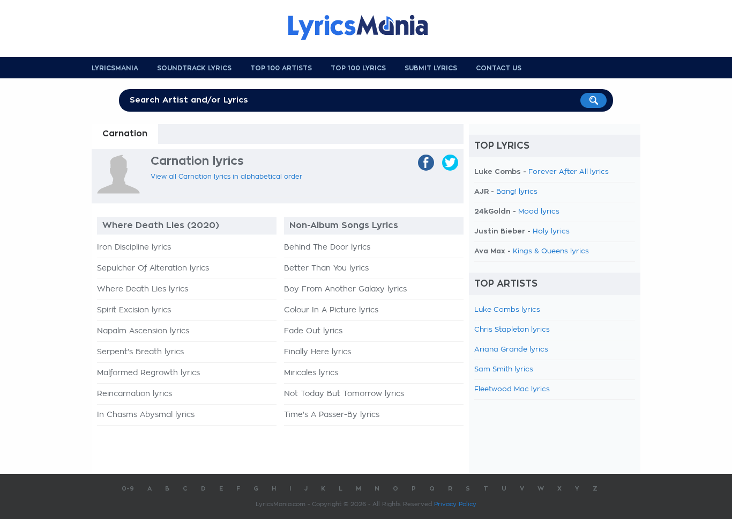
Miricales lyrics (311, 373)
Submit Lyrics (431, 68)
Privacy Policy (455, 504)
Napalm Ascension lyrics (143, 331)
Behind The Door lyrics (327, 247)
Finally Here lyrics (317, 352)
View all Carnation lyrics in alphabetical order (226, 176)
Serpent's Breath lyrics (140, 352)
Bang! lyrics (516, 191)
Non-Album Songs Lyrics (343, 225)
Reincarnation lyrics (134, 394)
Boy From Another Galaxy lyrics (345, 289)
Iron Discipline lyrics (134, 247)
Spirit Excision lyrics (134, 310)
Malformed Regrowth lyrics (148, 373)
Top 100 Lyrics (358, 68)
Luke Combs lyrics (507, 309)
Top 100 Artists (281, 68)
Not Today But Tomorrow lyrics (344, 394)
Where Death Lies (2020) (160, 225)
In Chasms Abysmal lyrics (146, 415)
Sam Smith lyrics (503, 369)
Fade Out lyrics (313, 331)
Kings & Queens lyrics (551, 251)
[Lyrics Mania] (366, 27)
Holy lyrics (551, 231)
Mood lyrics (538, 211)
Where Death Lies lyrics (142, 289)
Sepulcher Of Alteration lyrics (153, 268)
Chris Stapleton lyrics (512, 329)
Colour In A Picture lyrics (331, 310)
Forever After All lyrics (568, 172)
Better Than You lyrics (326, 268)
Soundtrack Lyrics (194, 68)
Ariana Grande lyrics (511, 349)
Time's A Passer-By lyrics (331, 415)
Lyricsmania (115, 68)
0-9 (128, 489)
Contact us (498, 68)
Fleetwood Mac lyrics (512, 389)
